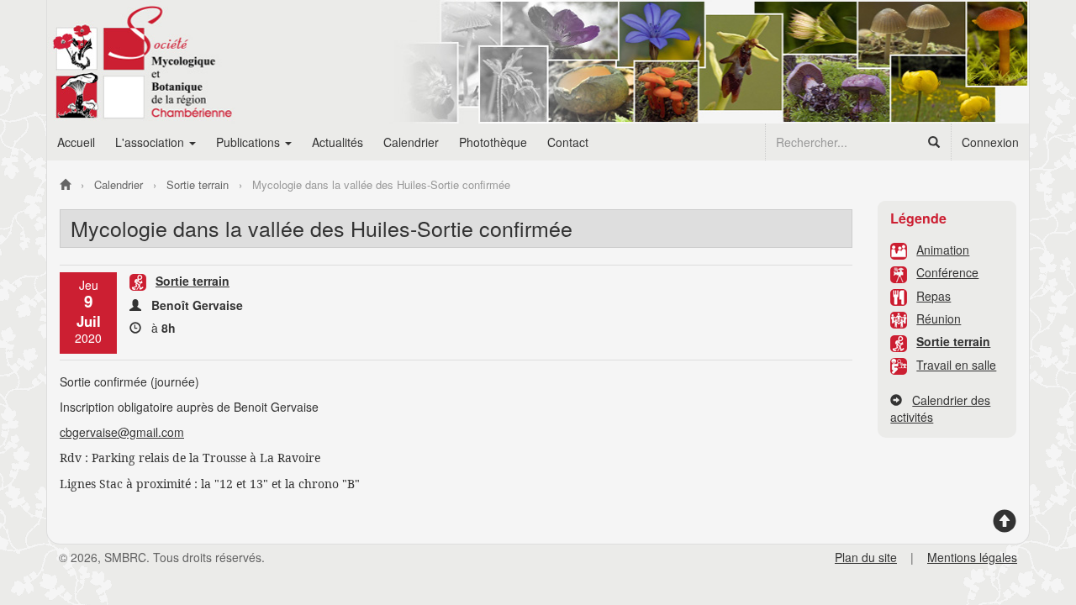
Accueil (76, 142)
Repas (933, 295)
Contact (567, 142)
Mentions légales (972, 557)
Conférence (947, 272)
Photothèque (493, 142)
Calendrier (411, 142)
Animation (942, 249)
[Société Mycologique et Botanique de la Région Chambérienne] (65, 184)
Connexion (990, 142)
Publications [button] (249, 142)
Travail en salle (956, 364)
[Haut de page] (1004, 526)
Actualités (337, 142)
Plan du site (866, 557)
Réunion (938, 318)
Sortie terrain (953, 341)
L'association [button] (151, 142)
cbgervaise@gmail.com (122, 432)
